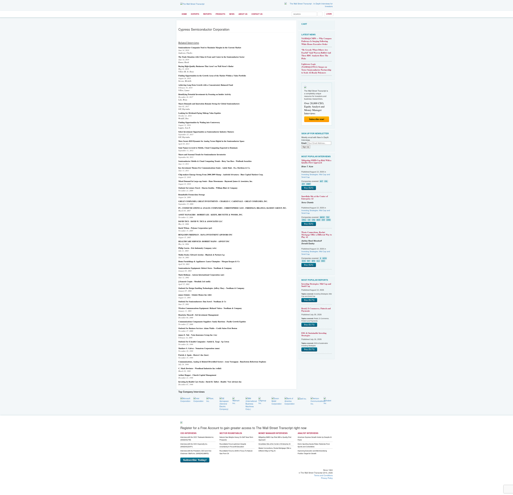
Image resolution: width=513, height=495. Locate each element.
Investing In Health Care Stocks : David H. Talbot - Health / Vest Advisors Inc (210, 381)
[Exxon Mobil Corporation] (277, 400)
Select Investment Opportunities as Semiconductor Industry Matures (206, 131)
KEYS (325, 258)
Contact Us (257, 14)
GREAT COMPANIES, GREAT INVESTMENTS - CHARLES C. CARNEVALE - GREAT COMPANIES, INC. (223, 201)
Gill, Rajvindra (184, 109)
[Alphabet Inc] (328, 400)
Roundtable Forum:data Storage (191, 194)
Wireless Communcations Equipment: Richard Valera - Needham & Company (210, 308)
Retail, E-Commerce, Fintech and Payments (316, 309)
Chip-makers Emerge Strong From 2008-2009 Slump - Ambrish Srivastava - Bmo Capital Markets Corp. (220, 174)
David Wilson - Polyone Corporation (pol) (195, 228)
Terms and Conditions (323, 475)
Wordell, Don (183, 118)
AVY (303, 184)
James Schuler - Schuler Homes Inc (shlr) (195, 294)
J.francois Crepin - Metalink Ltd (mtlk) (194, 281)
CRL (326, 181)
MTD (313, 261)
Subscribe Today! (195, 459)
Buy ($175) (309, 300)
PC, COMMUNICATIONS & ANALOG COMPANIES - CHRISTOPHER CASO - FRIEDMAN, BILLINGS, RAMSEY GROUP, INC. (232, 208)
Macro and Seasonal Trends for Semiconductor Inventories (202, 154)
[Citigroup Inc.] (263, 400)
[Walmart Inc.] (237, 400)
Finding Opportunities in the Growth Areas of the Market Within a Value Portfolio (212, 75)
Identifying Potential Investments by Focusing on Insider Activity (204, 94)
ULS (318, 261)
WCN (304, 261)
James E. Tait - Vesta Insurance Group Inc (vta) (197, 335)
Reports (207, 14)
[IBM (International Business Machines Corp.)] (251, 403)
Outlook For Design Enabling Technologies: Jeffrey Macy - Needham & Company (211, 288)
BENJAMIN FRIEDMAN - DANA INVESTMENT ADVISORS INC (205, 234)
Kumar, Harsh (183, 62)
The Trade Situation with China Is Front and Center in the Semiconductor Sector (211, 56)
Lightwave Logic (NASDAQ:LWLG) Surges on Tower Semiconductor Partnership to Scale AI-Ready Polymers (316, 68)
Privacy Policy (327, 478)
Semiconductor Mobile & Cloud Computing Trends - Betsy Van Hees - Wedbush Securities (215, 161)
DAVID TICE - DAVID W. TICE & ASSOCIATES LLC (200, 221)
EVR (323, 220)
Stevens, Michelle (184, 81)
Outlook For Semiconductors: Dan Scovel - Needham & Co (202, 301)
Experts (195, 14)
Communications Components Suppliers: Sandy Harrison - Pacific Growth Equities (212, 321)
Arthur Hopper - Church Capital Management (197, 375)
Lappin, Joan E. (184, 127)
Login (329, 14)
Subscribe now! (316, 119)
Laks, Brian (182, 99)
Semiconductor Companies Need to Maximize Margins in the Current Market (209, 47)
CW (309, 220)
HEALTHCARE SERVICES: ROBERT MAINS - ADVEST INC (204, 241)
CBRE (328, 220)
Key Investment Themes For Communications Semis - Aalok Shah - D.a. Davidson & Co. (214, 167)
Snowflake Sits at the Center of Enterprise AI (314, 197)
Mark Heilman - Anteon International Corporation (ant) (201, 274)
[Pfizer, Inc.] (210, 399)
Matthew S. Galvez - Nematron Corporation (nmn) (199, 348)
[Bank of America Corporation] (290, 400)
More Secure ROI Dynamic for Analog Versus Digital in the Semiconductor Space (211, 141)
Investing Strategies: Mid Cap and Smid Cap (316, 285)
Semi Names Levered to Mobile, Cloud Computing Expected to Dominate (208, 147)
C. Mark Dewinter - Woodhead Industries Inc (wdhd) (199, 368)
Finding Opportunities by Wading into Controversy (199, 122)
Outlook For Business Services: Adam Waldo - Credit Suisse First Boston (207, 328)
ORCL (304, 220)
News (231, 14)
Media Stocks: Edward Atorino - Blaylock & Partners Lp (201, 254)
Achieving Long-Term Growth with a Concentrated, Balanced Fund (205, 85)
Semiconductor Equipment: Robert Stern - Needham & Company (205, 268)
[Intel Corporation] (198, 399)
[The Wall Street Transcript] (192, 3)
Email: (304, 143)
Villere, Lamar (183, 90)
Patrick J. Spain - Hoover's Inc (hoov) (193, 355)
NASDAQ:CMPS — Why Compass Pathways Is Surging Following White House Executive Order (316, 41)
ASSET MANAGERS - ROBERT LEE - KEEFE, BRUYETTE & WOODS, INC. (210, 214)
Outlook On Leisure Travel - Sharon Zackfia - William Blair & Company (208, 187)
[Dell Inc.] (302, 398)
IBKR (318, 220)
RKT (308, 261)
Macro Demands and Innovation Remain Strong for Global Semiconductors (209, 103)
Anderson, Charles (185, 53)
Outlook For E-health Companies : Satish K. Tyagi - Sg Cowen (203, 341)
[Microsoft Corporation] (185, 399)
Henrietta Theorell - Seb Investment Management (198, 314)
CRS (313, 220)
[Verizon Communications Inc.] (318, 400)
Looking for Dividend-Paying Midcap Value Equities (199, 113)
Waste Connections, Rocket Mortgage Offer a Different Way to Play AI (316, 234)
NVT (321, 181)
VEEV (323, 261)
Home (184, 14)
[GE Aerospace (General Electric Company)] (224, 403)
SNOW (322, 217)
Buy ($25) (308, 188)
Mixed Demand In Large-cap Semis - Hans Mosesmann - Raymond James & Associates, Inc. (215, 181)
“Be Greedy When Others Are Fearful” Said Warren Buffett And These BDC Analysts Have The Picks (316, 54)
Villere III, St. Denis (186, 71)
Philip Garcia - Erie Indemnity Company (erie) (197, 248)
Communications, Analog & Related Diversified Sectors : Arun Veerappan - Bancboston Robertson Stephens (222, 361)
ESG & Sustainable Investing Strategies (314, 334)
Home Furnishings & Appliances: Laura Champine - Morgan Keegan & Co (209, 261)
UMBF (308, 184)
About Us (242, 14)
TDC (327, 217)
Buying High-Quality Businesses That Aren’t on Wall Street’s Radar (206, 66)
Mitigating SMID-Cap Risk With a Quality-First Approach (316, 161)
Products (220, 14)
